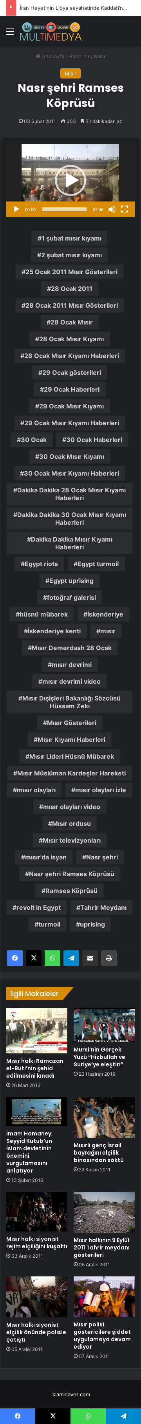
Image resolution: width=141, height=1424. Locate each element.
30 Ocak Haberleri (94, 440)
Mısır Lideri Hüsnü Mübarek (71, 756)
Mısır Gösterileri (71, 723)
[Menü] (10, 34)
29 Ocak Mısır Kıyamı (71, 406)
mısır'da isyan (46, 857)
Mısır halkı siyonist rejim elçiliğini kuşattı (36, 1242)
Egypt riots (41, 564)
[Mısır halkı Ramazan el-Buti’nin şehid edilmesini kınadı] (36, 1030)
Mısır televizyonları (72, 840)
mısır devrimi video (71, 681)
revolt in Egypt (38, 907)
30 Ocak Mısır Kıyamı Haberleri (71, 473)
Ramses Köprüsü (71, 891)
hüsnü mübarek (44, 614)
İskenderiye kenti (54, 631)
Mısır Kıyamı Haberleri (71, 739)
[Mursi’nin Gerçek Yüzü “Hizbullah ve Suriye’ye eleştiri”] (104, 1025)
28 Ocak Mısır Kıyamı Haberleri (71, 356)
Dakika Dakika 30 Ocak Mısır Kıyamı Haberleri (71, 518)
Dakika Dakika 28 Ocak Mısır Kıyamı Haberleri (71, 494)
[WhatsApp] (52, 958)
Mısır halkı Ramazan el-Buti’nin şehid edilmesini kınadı (34, 1068)
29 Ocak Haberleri (71, 389)
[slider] (64, 209)
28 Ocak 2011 (71, 288)
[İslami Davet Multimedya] (51, 31)
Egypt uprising (71, 581)
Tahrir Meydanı (103, 907)
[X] (34, 958)
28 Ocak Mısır (72, 322)
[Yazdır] (109, 958)
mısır (108, 631)
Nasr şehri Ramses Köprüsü (71, 874)
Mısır (100, 56)
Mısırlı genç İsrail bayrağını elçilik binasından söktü (99, 1152)
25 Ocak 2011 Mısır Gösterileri (71, 272)
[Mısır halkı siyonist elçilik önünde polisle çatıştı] (36, 1297)
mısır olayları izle (100, 790)
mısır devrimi (72, 664)
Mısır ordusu (71, 823)
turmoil (49, 924)
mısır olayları (36, 790)
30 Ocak (34, 440)
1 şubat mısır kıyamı (71, 238)
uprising (92, 924)
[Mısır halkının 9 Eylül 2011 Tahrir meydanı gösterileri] (104, 1212)
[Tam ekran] (124, 209)
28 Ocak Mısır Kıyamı (71, 339)
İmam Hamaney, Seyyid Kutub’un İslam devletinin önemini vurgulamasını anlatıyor (29, 1152)
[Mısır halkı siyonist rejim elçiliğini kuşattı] (36, 1212)
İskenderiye (105, 614)
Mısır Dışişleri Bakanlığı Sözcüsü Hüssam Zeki (71, 702)
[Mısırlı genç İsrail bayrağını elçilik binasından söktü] (104, 1117)
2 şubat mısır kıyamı (71, 255)
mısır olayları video (71, 807)
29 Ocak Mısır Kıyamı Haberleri (71, 423)
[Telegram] (71, 958)
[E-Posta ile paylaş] (90, 958)
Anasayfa (52, 56)
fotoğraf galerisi (71, 597)
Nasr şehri (102, 857)
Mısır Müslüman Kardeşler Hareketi (71, 773)
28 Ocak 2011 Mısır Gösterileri (71, 305)
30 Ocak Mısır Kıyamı (71, 456)
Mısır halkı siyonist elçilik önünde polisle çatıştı (36, 1332)
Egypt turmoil (98, 564)
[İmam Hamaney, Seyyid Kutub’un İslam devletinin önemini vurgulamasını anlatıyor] (36, 1111)
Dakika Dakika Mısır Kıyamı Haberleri (71, 543)
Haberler (79, 56)
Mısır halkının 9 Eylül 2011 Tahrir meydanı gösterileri (102, 1247)
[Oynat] (16, 209)
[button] (70, 180)
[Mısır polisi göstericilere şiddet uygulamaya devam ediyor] (104, 1296)
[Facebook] (15, 958)
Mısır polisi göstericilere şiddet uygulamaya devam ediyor (102, 1336)
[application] (70, 180)
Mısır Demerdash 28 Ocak (72, 648)
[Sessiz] (112, 209)
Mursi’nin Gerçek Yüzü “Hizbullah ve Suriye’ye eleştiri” (99, 1057)
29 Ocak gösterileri (71, 372)
